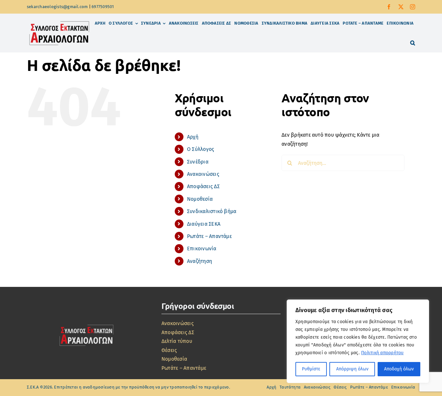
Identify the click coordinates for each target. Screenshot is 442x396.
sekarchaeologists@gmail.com (57, 6)
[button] (412, 43)
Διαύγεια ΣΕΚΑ (203, 224)
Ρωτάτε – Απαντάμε (209, 236)
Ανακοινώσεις (203, 174)
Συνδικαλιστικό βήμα (212, 211)
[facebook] (389, 6)
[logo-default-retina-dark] (86, 324)
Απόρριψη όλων (352, 369)
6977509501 (103, 6)
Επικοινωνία (201, 248)
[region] (358, 341)
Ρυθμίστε (311, 369)
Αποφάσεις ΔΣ (203, 186)
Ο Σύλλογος (200, 149)
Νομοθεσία (200, 199)
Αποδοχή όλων (399, 369)
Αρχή (192, 137)
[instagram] (412, 6)
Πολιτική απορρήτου (382, 353)
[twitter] (400, 6)
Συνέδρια (197, 162)
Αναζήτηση (199, 261)
